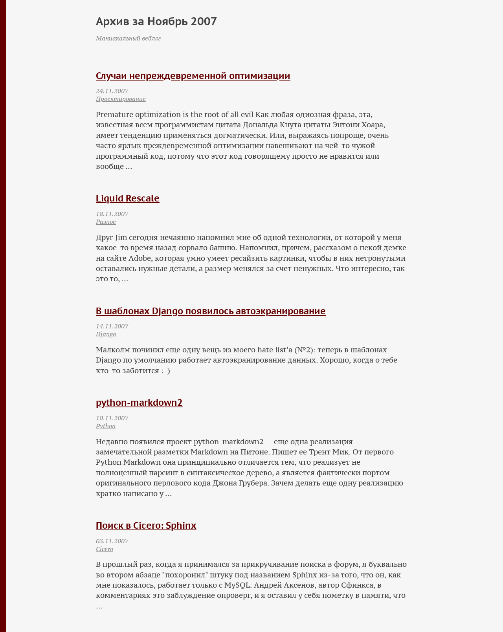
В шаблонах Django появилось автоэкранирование (211, 311)
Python (106, 426)
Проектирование (121, 99)
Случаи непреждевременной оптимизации (193, 75)
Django (106, 334)
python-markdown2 (139, 402)
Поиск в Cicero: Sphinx (146, 525)
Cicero (104, 549)
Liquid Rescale (128, 198)
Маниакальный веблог (128, 38)
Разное (106, 221)
